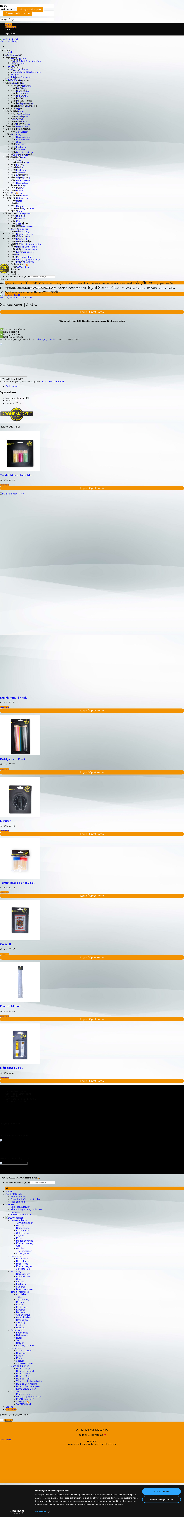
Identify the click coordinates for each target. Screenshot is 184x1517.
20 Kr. (14, 144)
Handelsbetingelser (16, 1091)
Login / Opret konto (92, 312)
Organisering (12, 190)
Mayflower (145, 282)
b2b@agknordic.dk (48, 339)
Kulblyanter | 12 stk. (13, 759)
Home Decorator (111, 283)
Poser (14, 267)
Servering (16, 134)
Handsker (16, 200)
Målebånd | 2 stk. (11, 1067)
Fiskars (9, 134)
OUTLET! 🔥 (11, 192)
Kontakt (9, 66)
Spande (15, 210)
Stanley (26, 292)
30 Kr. (14, 149)
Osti (172, 283)
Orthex (166, 284)
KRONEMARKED (25, 1399)
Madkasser (22, 147)
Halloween (22, 198)
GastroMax (97, 284)
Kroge (14, 254)
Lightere (20, 190)
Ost (13, 180)
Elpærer (20, 172)
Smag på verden (165, 288)
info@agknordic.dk (10, 1123)
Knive (14, 172)
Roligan (20, 206)
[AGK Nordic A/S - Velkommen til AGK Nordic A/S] (9, 40)
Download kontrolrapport (14, 1135)
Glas (18, 142)
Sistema (140, 288)
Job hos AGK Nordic (21, 77)
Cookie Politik (12, 1096)
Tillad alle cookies (161, 1491)
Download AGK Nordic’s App (26, 61)
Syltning (15, 60)
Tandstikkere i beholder (16, 475)
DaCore (48, 283)
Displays (9, 131)
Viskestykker (17, 187)
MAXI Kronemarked (21, 154)
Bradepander (18, 162)
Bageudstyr (11, 111)
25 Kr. (14, 146)
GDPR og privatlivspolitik (18, 1094)
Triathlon (35, 292)
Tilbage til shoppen (30, 9)
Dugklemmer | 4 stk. (13, 697)
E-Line (68, 283)
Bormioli (17, 283)
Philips (5, 288)
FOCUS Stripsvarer (21, 236)
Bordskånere (23, 137)
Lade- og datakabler (22, 241)
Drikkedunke (23, 139)
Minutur (5, 821)
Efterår (14, 62)
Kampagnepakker (26, 252)
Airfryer (5, 283)
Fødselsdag (22, 195)
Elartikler (16, 244)
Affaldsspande (23, 213)
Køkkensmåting (19, 175)
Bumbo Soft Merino (26, 246)
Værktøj (15, 274)
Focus (88, 283)
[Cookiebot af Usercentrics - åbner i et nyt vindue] (17, 1512)
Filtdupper (22, 170)
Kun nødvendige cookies (161, 1499)
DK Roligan (58, 283)
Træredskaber (23, 114)
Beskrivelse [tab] (11, 386)
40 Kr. (14, 152)
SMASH (5, 292)
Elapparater (17, 164)
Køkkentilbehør (13, 157)
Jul (17, 203)
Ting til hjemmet (14, 238)
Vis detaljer (40, 1512)
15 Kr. (13, 141)
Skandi (150, 288)
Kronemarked (12, 136)
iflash (124, 284)
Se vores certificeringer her (14, 1158)
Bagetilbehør (18, 116)
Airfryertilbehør (13, 108)
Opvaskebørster (24, 226)
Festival (15, 65)
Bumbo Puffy (18, 98)
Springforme (23, 132)
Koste (19, 221)
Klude (14, 203)
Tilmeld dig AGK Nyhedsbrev (26, 72)
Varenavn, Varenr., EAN (17, 276)
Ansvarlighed (18, 1202)
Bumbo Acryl (23, 231)
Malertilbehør (23, 180)
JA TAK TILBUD (13, 55)
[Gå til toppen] (38, 1178)
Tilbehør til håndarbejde (29, 244)
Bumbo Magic (23, 239)
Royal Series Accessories (67, 288)
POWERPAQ (38, 288)
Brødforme (22, 126)
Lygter (14, 259)
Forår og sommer (20, 80)
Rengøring (11, 198)
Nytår (14, 75)
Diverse (15, 1391)
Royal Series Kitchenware (110, 287)
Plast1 (16, 288)
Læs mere (4, 485)
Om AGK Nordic (13, 1194)
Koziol (130, 283)
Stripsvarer (11, 233)
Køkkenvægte (18, 121)
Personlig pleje (24, 257)
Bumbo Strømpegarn (27, 249)
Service (20, 144)
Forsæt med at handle (18, 13)
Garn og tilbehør (19, 229)
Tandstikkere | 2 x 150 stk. (17, 882)
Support (15, 1212)
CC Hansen (34, 283)
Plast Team (25, 288)
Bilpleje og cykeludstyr (28, 259)
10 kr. (13, 139)
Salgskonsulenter (20, 1207)
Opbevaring (17, 264)
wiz (59, 292)
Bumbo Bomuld (25, 234)
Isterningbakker (24, 152)
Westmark (49, 292)
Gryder (14, 169)
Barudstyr (16, 159)
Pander (20, 111)
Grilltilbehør (17, 167)
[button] (8, 24)
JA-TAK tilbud (23, 267)
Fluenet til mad (10, 1006)
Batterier (10, 126)
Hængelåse (22, 183)
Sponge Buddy (17, 292)
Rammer (15, 269)
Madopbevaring (19, 177)
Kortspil (5, 944)
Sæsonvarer (11, 57)
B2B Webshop (16, 1218)
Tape (13, 272)
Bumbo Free (18, 93)
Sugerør (20, 149)
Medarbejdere (18, 58)
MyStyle (159, 283)
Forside (9, 52)
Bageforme (17, 113)
